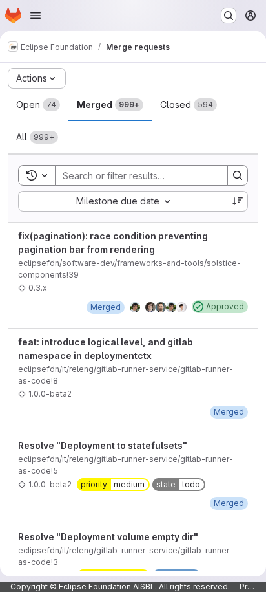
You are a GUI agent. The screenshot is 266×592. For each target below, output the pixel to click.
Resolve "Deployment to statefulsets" (102, 445)
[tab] (38, 105)
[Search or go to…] (228, 15)
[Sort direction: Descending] (237, 201)
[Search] (237, 175)
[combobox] (122, 201)
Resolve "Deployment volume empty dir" (108, 536)
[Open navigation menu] (35, 15)
